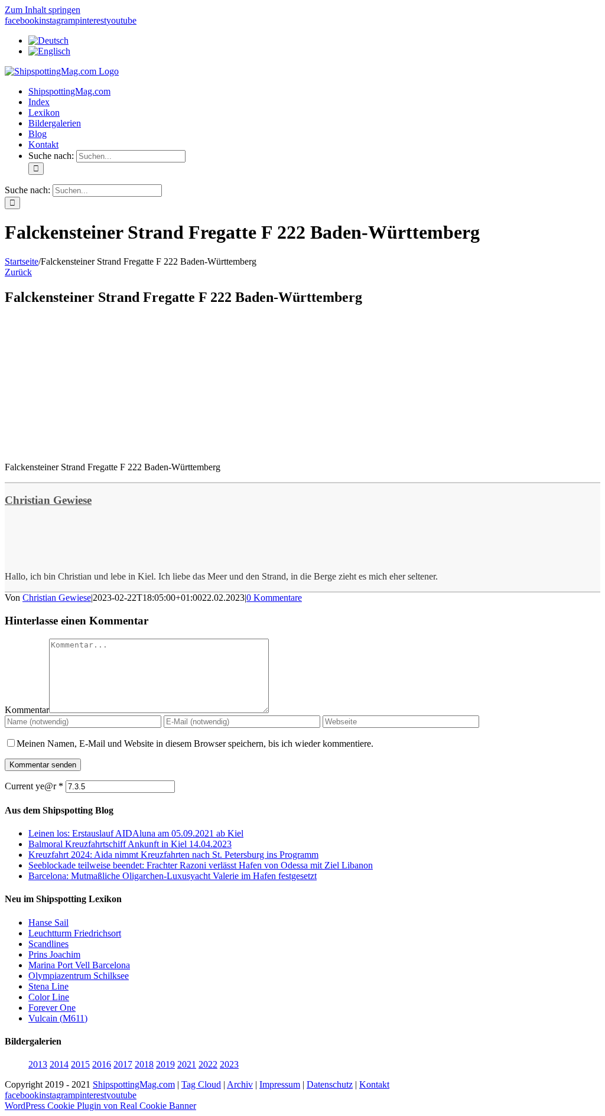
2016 (101, 1064)
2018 (144, 1064)
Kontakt (374, 1084)
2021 (186, 1064)
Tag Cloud (201, 1084)
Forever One (52, 1008)
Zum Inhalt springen (42, 10)
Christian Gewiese (48, 500)
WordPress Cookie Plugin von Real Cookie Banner (100, 1106)
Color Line (48, 997)
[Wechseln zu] (48, 40)
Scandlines (48, 944)
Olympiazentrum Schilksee (78, 976)
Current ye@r (34, 786)
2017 (122, 1064)
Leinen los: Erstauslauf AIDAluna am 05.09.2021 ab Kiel (135, 833)
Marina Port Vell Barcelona (79, 965)
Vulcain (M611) (57, 1018)
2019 (165, 1064)
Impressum (279, 1084)
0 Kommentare (274, 598)
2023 (229, 1064)
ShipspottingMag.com (134, 1084)
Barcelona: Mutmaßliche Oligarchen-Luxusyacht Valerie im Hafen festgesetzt (172, 876)
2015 (80, 1064)
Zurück (18, 272)
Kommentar (27, 710)
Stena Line (48, 986)
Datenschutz (330, 1084)
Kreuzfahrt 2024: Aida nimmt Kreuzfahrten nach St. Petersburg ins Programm (173, 855)
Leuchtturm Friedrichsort (74, 933)
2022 (208, 1064)
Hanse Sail (48, 922)
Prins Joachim (54, 954)
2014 (59, 1064)
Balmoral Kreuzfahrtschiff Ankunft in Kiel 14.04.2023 (130, 844)
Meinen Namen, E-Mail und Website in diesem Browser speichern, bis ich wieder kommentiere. (195, 743)
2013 (37, 1064)
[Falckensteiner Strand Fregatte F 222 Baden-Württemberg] (93, 447)
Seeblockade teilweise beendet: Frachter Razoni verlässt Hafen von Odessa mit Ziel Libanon (200, 865)
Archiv (240, 1084)
